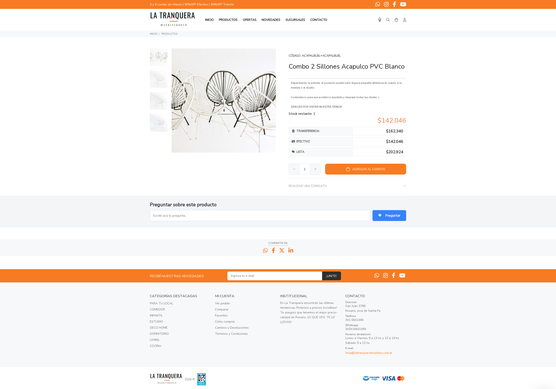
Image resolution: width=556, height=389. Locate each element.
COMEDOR (157, 309)
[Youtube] (402, 4)
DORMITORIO (159, 334)
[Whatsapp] (378, 4)
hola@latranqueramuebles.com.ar (368, 353)
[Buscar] (388, 19)
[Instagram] (386, 4)
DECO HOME (159, 328)
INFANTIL (156, 315)
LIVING (154, 340)
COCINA (155, 346)
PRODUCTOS (169, 34)
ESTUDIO (156, 322)
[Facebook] (394, 4)
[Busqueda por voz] (379, 19)
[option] (158, 59)
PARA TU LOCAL (161, 303)
